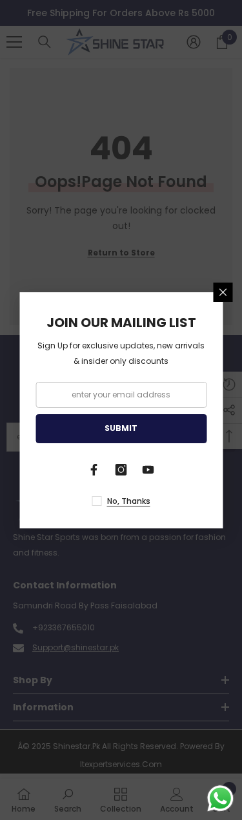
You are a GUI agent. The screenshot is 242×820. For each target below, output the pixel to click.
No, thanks (128, 500)
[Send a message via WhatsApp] (220, 798)
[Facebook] (94, 469)
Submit (121, 428)
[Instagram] (121, 469)
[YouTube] (148, 469)
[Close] (222, 292)
